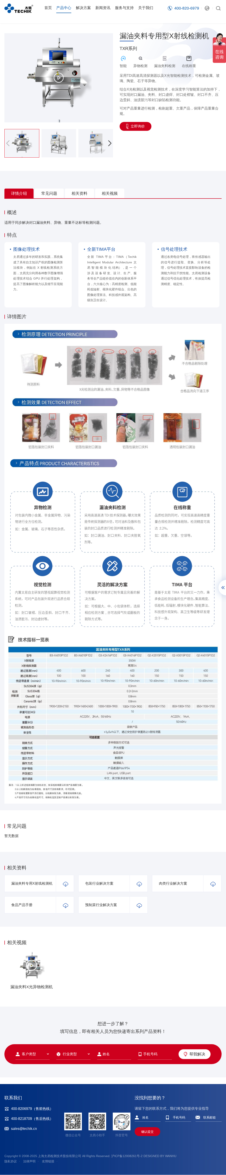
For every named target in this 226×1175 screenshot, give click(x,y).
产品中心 (63, 8)
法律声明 (29, 1161)
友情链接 (48, 1161)
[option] (31, 971)
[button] (109, 143)
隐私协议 (10, 1161)
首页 (48, 8)
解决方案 (83, 8)
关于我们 (145, 8)
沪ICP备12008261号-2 (127, 1156)
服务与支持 (124, 8)
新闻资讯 (102, 8)
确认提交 (147, 1131)
